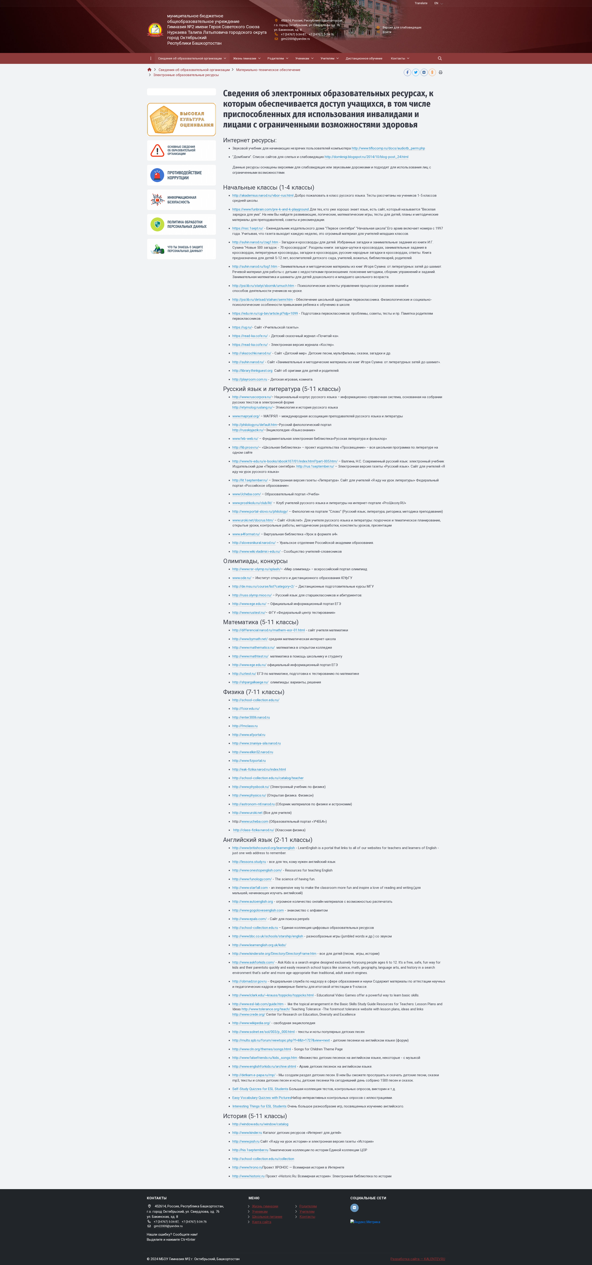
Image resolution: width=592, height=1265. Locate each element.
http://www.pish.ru (245, 1141)
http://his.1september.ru (250, 1150)
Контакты (307, 1217)
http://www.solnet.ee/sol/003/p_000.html (263, 1032)
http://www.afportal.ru (248, 735)
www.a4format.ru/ (246, 534)
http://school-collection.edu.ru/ (255, 700)
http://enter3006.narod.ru (251, 717)
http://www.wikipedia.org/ (251, 1023)
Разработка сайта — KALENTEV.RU (418, 1259)
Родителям (308, 1206)
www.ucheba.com (254, 821)
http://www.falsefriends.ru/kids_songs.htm (264, 1058)
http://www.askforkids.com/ (253, 962)
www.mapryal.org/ (246, 416)
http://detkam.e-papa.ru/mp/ (253, 1075)
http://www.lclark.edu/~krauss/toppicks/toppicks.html (273, 995)
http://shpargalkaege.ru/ (250, 682)
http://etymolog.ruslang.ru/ (252, 407)
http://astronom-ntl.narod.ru (253, 804)
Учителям (306, 1211)
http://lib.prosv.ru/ (245, 447)
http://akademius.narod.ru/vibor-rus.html (262, 195)
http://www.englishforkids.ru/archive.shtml (264, 1066)
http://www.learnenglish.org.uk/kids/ (259, 945)
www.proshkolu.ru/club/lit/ (252, 503)
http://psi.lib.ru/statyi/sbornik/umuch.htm (263, 286)
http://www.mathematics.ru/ (253, 647)
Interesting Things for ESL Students (259, 1106)
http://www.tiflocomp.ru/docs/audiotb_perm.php (388, 148)
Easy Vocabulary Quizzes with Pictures (261, 1098)
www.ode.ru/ (241, 578)
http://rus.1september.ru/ (315, 466)
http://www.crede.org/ (248, 1014)
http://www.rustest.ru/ (248, 613)
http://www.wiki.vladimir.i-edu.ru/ (256, 551)
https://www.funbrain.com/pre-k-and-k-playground (270, 209)
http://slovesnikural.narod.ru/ (254, 543)
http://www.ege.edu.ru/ (249, 604)
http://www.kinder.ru (247, 1133)
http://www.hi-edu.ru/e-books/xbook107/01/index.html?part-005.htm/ (285, 461)
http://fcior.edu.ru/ (246, 709)
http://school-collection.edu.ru (255, 928)
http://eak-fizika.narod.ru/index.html (259, 769)
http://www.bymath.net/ (250, 639)
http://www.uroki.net (247, 813)
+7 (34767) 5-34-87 (293, 34)
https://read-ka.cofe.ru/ (250, 336)
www (236, 520)
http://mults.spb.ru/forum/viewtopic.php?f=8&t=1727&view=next (281, 1040)
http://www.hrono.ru (247, 1167)
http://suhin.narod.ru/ (248, 362)
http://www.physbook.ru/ (250, 787)
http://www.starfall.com (250, 888)
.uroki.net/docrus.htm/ (257, 520)
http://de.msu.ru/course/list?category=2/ (263, 586)
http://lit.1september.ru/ (250, 480)
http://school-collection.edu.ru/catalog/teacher (268, 778)
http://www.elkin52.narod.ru (252, 752)
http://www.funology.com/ (252, 879)
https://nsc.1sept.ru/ (247, 228)
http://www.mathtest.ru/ (250, 656)
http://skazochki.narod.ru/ (251, 353)
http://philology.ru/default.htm (254, 425)
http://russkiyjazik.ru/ (248, 430)
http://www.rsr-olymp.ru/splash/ (256, 569)
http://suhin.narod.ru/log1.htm (254, 266)
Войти (387, 32)
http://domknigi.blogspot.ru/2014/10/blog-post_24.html (366, 157)
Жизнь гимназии (265, 1206)
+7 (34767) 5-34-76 (321, 34)
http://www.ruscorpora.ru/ (251, 397)
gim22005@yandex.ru (295, 38)
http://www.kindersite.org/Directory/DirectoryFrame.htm (274, 954)
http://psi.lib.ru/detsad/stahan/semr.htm (262, 300)
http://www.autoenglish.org (252, 901)
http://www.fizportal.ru (249, 761)
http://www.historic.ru (248, 1176)
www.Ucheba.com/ (246, 494)
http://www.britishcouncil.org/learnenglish (263, 848)
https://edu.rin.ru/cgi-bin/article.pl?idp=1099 (265, 313)
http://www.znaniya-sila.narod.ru (256, 743)
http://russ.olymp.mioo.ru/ (252, 595)
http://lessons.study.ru (249, 862)
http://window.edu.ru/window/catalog (260, 1124)
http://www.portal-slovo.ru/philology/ (260, 511)
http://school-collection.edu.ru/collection (263, 1159)
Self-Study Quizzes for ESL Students (260, 1089)
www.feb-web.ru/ (245, 439)
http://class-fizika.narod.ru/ (253, 830)
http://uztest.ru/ (244, 674)
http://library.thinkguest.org (252, 371)
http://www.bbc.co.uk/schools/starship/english (267, 936)
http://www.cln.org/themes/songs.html (261, 1049)
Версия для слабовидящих (402, 27)
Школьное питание (267, 1217)
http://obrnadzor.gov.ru (249, 981)
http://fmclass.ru (245, 726)
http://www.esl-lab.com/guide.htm (258, 1004)
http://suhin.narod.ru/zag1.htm (255, 242)
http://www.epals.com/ (249, 919)
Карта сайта (261, 1222)
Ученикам (260, 1211)
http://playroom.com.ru (249, 379)
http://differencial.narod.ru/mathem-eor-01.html (268, 630)
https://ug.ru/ (242, 327)
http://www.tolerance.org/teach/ (266, 1009)
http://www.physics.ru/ (249, 795)
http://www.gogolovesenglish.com (258, 910)
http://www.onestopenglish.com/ (257, 870)
